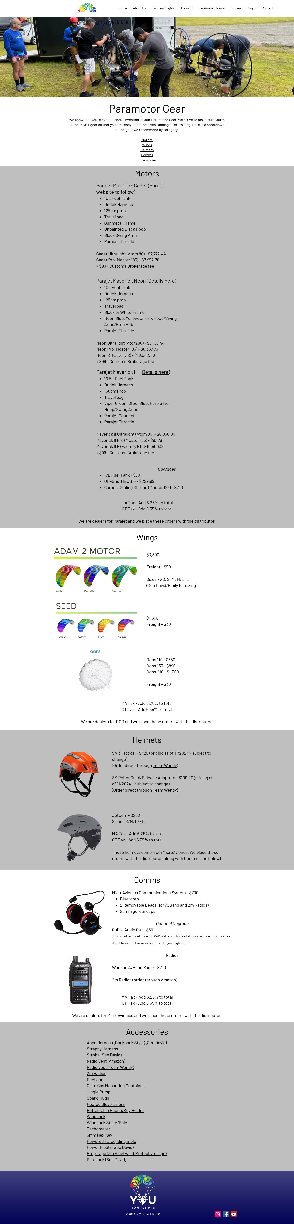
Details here (161, 280)
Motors (147, 140)
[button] (186, 8)
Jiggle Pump (98, 1091)
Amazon (168, 979)
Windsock (96, 1116)
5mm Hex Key (99, 1134)
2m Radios (96, 1073)
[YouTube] (234, 1214)
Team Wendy (165, 765)
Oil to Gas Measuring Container (115, 1085)
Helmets (147, 150)
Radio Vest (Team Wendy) (110, 1067)
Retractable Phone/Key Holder (115, 1110)
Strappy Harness (102, 1048)
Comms (147, 155)
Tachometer (98, 1128)
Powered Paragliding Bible (111, 1141)
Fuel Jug (95, 1079)
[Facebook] (226, 1214)
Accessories (147, 160)
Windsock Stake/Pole (107, 1122)
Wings (147, 145)
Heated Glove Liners (106, 1104)
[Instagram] (218, 1214)
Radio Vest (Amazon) (106, 1060)
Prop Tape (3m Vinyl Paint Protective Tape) (127, 1153)
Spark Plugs (98, 1097)
